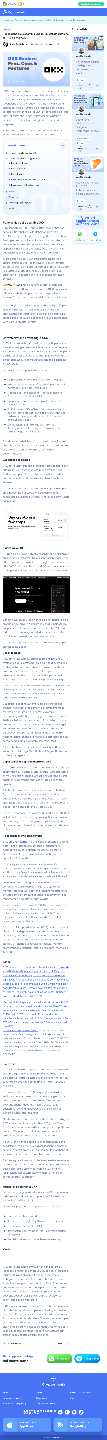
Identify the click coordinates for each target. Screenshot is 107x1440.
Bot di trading (17, 174)
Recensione (41, 1398)
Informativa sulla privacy (14, 1403)
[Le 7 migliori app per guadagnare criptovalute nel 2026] (88, 63)
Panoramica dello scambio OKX (22, 153)
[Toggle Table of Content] (62, 145)
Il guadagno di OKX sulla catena (25, 185)
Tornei (39, 1392)
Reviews (18, 20)
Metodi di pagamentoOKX (20, 203)
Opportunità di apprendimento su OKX (28, 180)
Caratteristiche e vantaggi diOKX (23, 158)
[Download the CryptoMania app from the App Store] (27, 1425)
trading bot (48, 658)
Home (5, 20)
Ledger (23, 646)
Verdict (12, 208)
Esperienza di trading (20, 163)
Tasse (11, 192)
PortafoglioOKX (18, 168)
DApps (26, 401)
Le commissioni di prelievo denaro (20, 1030)
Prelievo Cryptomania (80, 1392)
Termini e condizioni (45, 1403)
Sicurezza (13, 197)
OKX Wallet (11, 554)
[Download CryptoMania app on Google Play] (78, 1425)
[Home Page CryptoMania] (51, 12)
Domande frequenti (12, 1398)
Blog (11, 20)
